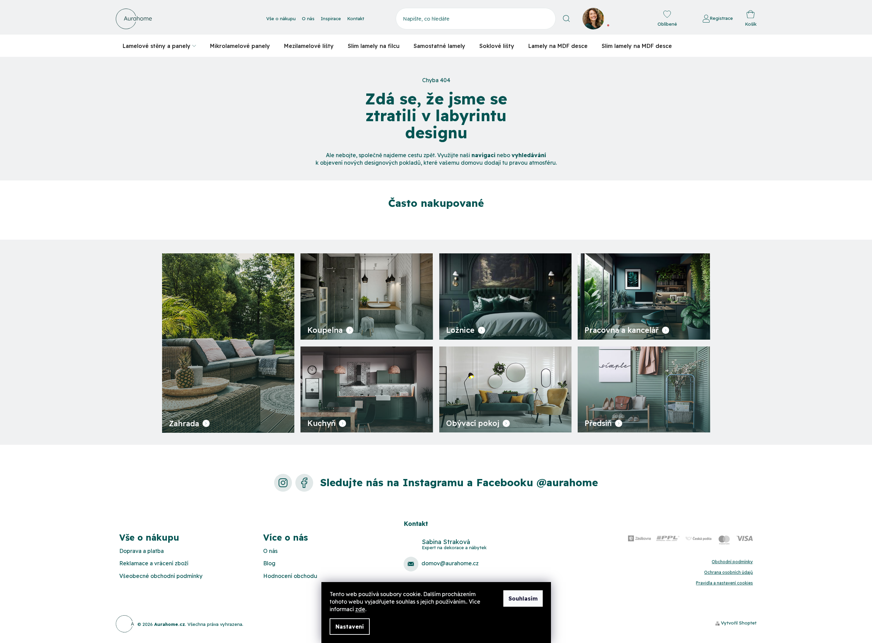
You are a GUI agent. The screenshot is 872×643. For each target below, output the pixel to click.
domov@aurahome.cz (450, 563)
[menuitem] (159, 46)
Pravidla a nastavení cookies (724, 582)
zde (360, 609)
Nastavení (349, 626)
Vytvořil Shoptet (739, 623)
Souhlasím (523, 598)
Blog (269, 563)
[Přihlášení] (684, 18)
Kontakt (355, 18)
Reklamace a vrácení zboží (153, 563)
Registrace (721, 18)
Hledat (566, 18)
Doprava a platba (141, 550)
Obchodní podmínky (732, 561)
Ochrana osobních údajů (728, 572)
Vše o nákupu (281, 18)
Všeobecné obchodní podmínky (160, 575)
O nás (308, 18)
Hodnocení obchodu (290, 575)
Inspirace (331, 18)
